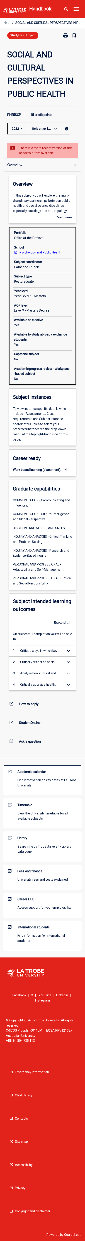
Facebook (19, 995)
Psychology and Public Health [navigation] (40, 252)
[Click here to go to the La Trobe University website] (14, 11)
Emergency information (32, 1072)
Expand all (62, 622)
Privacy (20, 1188)
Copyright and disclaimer (32, 1211)
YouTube (45, 995)
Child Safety (23, 1095)
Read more (64, 217)
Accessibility (24, 1165)
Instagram (42, 1000)
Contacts (21, 1118)
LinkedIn (62, 995)
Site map (21, 1141)
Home (7, 23)
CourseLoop (72, 1234)
